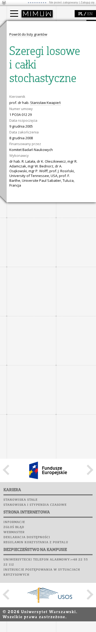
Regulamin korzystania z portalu (35, 542)
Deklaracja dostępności (26, 537)
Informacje (14, 522)
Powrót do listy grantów (28, 34)
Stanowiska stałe (20, 500)
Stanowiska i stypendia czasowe (35, 505)
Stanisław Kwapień (45, 102)
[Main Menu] (14, 13)
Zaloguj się (87, 2)
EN (90, 14)
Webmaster (14, 532)
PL (80, 14)
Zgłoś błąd (13, 527)
